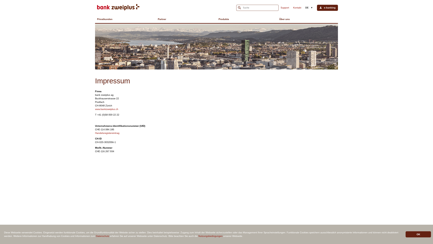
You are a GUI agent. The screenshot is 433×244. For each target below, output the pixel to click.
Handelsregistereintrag (107, 133)
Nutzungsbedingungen (210, 236)
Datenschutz (102, 236)
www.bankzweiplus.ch (106, 109)
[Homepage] (118, 7)
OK (418, 234)
